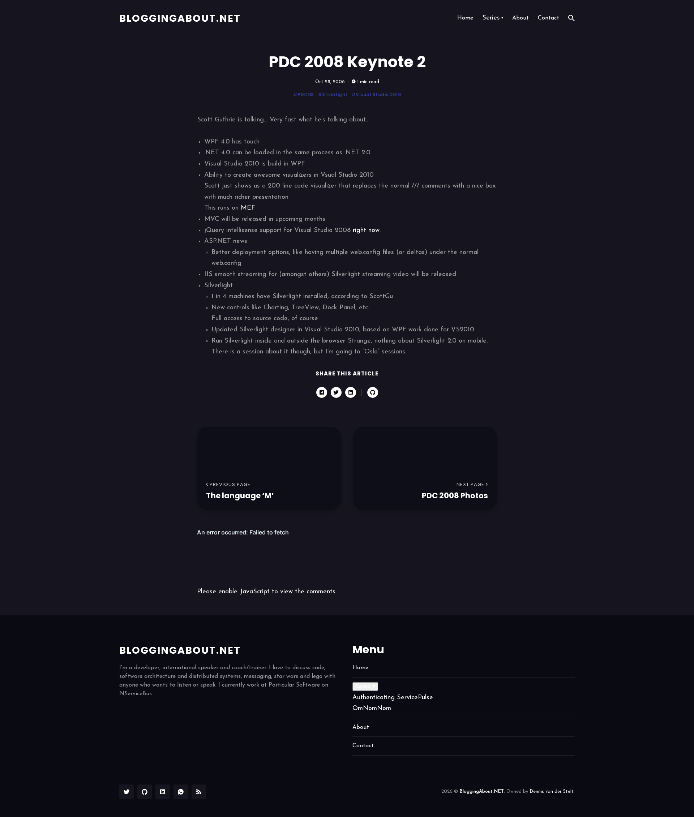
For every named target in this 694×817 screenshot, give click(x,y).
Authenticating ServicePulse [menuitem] (392, 698)
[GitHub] (144, 791)
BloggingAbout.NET (180, 18)
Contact (548, 18)
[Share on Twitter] (336, 392)
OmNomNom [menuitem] (371, 708)
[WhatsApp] (181, 791)
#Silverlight (333, 94)
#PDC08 (303, 94)
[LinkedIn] (162, 791)
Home (465, 18)
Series (492, 18)
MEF (248, 208)
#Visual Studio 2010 (376, 94)
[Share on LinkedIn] (350, 392)
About (520, 18)
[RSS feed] (199, 791)
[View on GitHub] (372, 392)
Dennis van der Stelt (552, 791)
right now (366, 230)
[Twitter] (126, 791)
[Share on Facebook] (321, 392)
